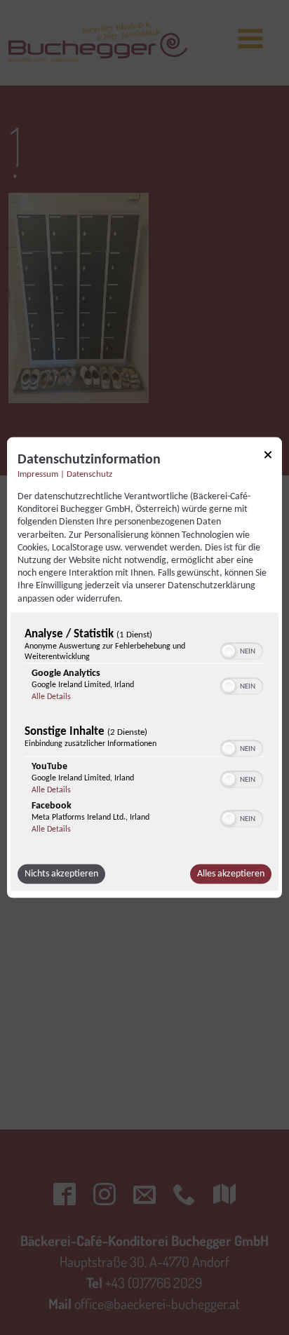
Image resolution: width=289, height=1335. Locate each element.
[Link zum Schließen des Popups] (267, 457)
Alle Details (51, 696)
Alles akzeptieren (230, 873)
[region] (144, 734)
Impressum (38, 474)
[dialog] (144, 668)
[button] (228, 650)
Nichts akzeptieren (61, 873)
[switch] (241, 649)
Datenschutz (89, 474)
